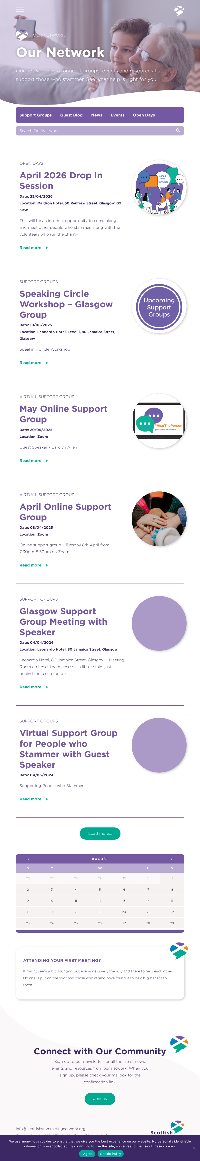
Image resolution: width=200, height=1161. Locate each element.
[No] (193, 1148)
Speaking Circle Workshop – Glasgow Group (66, 303)
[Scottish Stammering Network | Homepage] (167, 1131)
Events (117, 115)
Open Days (144, 115)
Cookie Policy (110, 1154)
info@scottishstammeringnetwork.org (50, 1129)
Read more (30, 247)
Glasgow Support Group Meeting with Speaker (63, 621)
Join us (100, 1098)
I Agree (87, 1154)
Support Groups (36, 115)
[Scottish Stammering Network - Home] (179, 11)
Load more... (100, 833)
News (96, 115)
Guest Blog (71, 115)
